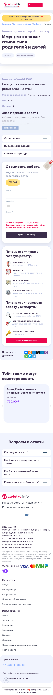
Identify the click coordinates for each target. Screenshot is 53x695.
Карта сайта (9, 650)
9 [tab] (41, 426)
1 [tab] (7, 426)
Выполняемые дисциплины (16, 604)
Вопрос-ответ (10, 595)
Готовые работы (22, 24)
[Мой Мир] (34, 352)
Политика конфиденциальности (19, 645)
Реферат (38, 24)
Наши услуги (34, 503)
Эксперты (7, 621)
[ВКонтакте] (26, 352)
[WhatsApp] (26, 356)
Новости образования (14, 599)
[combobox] (9, 206)
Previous (2, 403)
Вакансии (7, 626)
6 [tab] (28, 426)
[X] (38, 352)
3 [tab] (16, 426)
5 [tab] (24, 426)
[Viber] (46, 352)
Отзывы (6, 635)
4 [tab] (20, 426)
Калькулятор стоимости (17, 507)
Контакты (7, 630)
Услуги (5, 585)
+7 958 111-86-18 (14, 665)
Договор (7, 640)
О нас (5, 616)
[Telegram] (34, 356)
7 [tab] (33, 426)
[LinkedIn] (42, 352)
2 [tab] (11, 426)
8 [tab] (37, 426)
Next (48, 403)
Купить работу (26, 235)
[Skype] (30, 356)
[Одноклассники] (30, 352)
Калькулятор (9, 590)
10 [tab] (45, 426)
